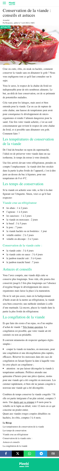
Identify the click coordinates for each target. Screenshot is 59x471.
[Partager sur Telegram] (41, 454)
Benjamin (8, 23)
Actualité (6, 20)
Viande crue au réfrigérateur (15, 434)
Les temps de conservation (14, 430)
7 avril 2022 (24, 23)
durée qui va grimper (24, 402)
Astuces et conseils (11, 442)
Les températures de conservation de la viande (23, 426)
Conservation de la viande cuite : (17, 438)
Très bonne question (33, 327)
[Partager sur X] (18, 454)
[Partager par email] (53, 454)
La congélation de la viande (15, 445)
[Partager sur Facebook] (6, 454)
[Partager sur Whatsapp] (29, 454)
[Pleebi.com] (29, 466)
